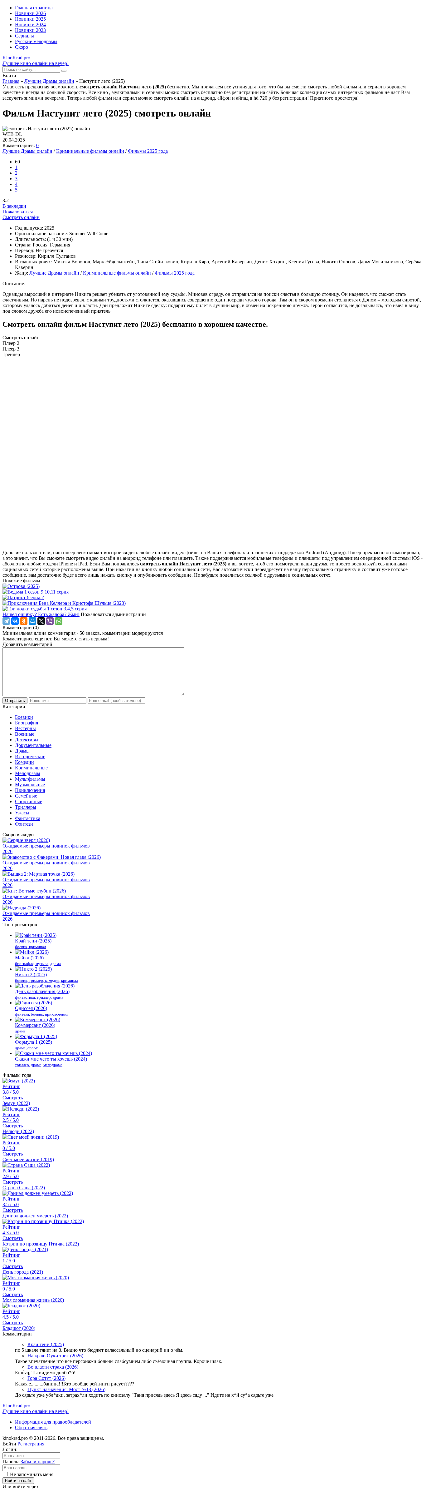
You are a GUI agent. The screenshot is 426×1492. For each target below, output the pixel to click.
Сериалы (24, 35)
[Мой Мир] (32, 621)
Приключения (30, 790)
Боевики (24, 717)
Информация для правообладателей (53, 1422)
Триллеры (25, 807)
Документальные (33, 745)
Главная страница (34, 7)
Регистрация (30, 1443)
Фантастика (27, 818)
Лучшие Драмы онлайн (49, 81)
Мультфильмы (30, 779)
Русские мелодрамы (36, 41)
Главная (10, 81)
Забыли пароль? (38, 1461)
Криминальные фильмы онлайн (90, 151)
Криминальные (31, 767)
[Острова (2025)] (213, 586)
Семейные (26, 795)
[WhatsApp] (58, 621)
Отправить (15, 700)
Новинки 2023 (30, 30)
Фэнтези (24, 824)
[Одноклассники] (23, 621)
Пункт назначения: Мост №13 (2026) (66, 1389)
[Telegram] (6, 621)
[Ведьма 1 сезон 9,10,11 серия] (213, 592)
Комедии (24, 762)
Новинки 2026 (30, 13)
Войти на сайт (18, 1480)
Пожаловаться (17, 211)
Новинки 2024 (30, 24)
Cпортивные (28, 801)
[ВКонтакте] (15, 621)
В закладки (14, 206)
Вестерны (25, 728)
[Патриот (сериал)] (213, 597)
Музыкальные (30, 784)
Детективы (26, 739)
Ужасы (22, 812)
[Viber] (50, 621)
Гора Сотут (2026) (46, 1378)
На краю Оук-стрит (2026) (55, 1355)
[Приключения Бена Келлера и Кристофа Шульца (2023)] (213, 603)
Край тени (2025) (45, 1344)
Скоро (21, 47)
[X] (41, 621)
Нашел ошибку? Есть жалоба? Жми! (41, 614)
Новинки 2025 (30, 19)
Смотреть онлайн (21, 217)
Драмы (22, 750)
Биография (26, 722)
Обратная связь (31, 1427)
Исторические (30, 756)
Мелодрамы (27, 773)
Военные (24, 734)
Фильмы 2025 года (148, 151)
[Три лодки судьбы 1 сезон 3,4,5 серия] (213, 609)
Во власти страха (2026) (52, 1367)
